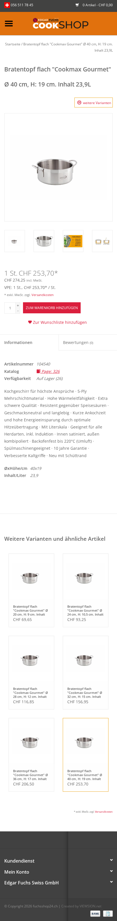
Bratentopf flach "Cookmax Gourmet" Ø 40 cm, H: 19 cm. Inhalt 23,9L (84, 774)
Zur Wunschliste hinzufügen (59, 322)
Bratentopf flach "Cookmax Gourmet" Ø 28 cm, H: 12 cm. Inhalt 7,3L (30, 692)
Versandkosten (43, 295)
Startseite (12, 44)
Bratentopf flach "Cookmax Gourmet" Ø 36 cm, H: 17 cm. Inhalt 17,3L (30, 774)
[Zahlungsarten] (94, 913)
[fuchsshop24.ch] (67, 23)
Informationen (18, 342)
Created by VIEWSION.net (81, 906)
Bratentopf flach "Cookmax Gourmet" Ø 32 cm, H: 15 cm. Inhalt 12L (84, 692)
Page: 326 (50, 371)
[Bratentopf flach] (31, 576)
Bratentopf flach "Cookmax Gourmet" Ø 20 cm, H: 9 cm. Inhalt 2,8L (30, 610)
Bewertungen (78, 342)
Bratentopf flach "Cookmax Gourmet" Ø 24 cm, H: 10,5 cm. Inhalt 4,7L (85, 610)
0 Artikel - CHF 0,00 (97, 5)
